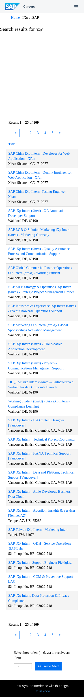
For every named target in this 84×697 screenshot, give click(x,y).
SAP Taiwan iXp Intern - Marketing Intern (38, 529)
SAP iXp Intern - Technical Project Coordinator (41, 439)
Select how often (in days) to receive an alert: (42, 655)
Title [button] (11, 144)
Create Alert (50, 666)
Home (15, 17)
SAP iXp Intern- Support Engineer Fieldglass (40, 562)
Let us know (42, 691)
